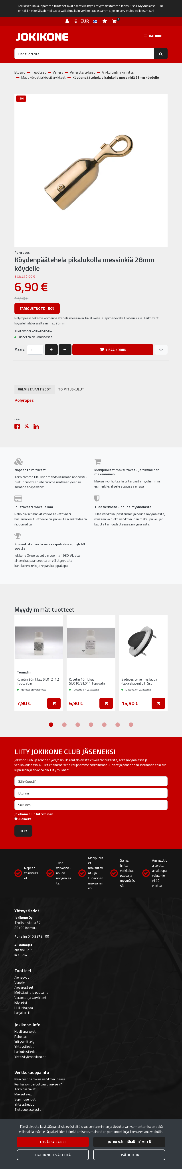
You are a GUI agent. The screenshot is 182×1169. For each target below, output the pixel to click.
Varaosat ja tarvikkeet (30, 997)
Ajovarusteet (24, 987)
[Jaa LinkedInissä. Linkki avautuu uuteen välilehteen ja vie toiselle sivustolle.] (38, 427)
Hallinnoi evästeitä (53, 1154)
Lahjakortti (22, 1012)
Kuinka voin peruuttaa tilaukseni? (38, 1084)
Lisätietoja (129, 1154)
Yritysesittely (24, 1041)
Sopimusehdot (25, 1099)
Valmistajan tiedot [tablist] (34, 389)
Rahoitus (21, 1036)
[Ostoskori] (114, 21)
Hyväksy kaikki (52, 1142)
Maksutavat (23, 1094)
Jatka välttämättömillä (129, 1142)
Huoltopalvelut (25, 1031)
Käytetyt (21, 1002)
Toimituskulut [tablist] (71, 389)
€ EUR (83, 21)
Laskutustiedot (25, 1051)
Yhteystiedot (24, 1046)
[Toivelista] (105, 21)
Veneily (19, 982)
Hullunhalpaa (23, 1007)
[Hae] (161, 53)
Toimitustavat (25, 1089)
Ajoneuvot (21, 977)
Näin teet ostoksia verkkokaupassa (39, 1079)
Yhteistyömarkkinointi (30, 1056)
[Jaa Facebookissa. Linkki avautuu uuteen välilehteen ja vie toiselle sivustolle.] (19, 427)
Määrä (19, 349)
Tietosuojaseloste (27, 1109)
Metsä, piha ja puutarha (31, 992)
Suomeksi (24, 819)
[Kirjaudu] (67, 21)
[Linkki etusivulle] (42, 36)
